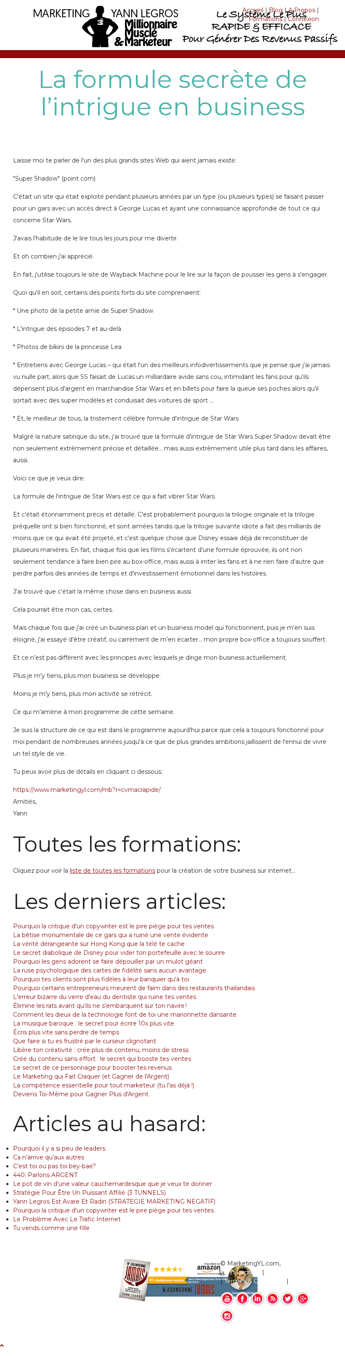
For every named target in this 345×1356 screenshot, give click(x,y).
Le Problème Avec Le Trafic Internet (67, 1219)
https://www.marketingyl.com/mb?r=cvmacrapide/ (87, 790)
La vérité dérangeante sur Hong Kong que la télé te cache (99, 944)
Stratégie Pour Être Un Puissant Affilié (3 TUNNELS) (89, 1192)
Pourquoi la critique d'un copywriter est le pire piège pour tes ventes (113, 926)
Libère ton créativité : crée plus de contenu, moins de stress (100, 1050)
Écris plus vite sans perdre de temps (66, 1032)
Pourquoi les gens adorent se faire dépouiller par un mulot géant (108, 961)
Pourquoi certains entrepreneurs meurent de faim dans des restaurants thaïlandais (134, 988)
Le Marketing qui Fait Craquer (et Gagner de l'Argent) (91, 1076)
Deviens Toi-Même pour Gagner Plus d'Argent (81, 1094)
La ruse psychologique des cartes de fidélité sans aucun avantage (109, 970)
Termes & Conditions (254, 1281)
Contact (302, 1281)
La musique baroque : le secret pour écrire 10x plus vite (93, 1023)
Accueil (252, 10)
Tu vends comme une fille (51, 1228)
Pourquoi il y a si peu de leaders (59, 1148)
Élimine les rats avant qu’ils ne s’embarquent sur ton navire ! (100, 1006)
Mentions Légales (292, 1272)
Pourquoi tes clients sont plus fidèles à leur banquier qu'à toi (101, 979)
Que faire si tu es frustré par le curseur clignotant (84, 1041)
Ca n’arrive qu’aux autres (48, 1157)
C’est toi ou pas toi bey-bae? (54, 1166)
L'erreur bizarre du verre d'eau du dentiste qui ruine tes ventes (104, 997)
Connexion (303, 19)
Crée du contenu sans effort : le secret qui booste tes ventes (102, 1059)
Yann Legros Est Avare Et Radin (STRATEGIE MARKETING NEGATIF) (114, 1201)
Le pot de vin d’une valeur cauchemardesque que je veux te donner (112, 1184)
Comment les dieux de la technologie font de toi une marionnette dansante (124, 1014)
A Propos (301, 10)
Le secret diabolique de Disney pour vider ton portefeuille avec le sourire (119, 952)
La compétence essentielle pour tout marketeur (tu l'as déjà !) (103, 1085)
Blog (276, 10)
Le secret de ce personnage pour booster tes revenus (92, 1067)
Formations (265, 19)
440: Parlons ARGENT (45, 1175)
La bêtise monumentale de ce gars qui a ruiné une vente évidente (110, 935)
